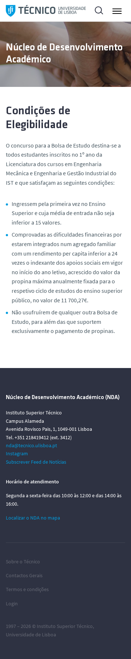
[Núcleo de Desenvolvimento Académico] (46, 11)
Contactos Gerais (24, 575)
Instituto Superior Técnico (65, 626)
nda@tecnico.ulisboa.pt (31, 445)
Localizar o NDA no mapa (33, 517)
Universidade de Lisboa (31, 634)
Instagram (17, 453)
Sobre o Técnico (23, 561)
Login (12, 603)
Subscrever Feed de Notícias (36, 462)
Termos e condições (27, 589)
